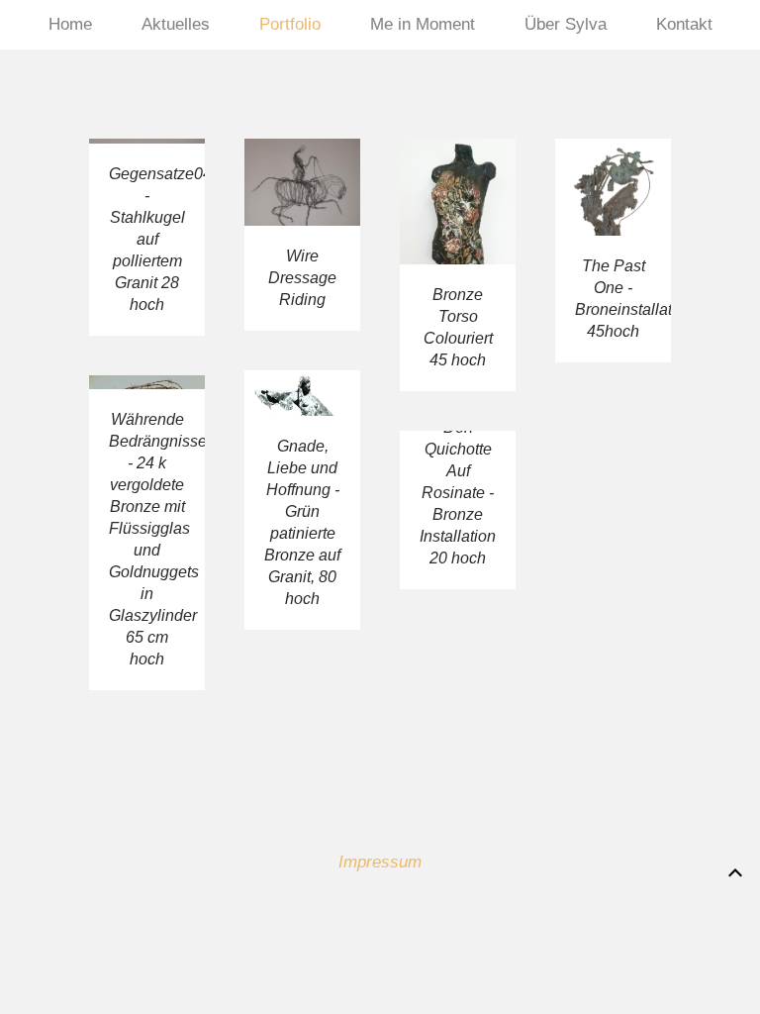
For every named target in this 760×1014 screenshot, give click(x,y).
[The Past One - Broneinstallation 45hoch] (613, 300)
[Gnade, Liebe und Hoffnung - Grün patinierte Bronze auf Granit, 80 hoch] (302, 549)
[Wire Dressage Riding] (302, 284)
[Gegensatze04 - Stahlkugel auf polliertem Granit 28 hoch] (147, 286)
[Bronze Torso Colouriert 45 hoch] (458, 314)
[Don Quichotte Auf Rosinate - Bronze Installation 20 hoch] (458, 559)
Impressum (380, 862)
